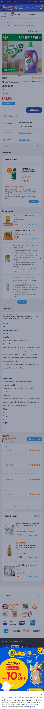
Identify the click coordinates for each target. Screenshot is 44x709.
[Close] (41, 694)
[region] (22, 700)
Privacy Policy (30, 707)
